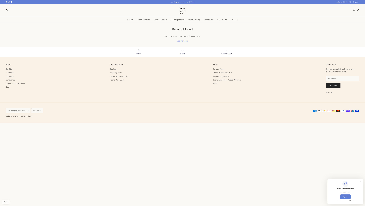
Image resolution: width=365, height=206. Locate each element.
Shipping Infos (116, 73)
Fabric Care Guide (117, 80)
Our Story (9, 69)
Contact (113, 69)
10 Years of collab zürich (15, 83)
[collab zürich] (182, 10)
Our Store (9, 73)
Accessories (208, 20)
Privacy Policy (218, 69)
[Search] (7, 10)
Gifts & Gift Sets (143, 20)
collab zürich (15, 116)
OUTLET (234, 20)
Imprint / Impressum (221, 76)
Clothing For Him (177, 20)
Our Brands (10, 80)
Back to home (182, 41)
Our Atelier (10, 76)
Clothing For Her (160, 20)
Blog (7, 87)
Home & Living (194, 20)
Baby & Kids (222, 20)
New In (130, 20)
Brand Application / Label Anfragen (227, 80)
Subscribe (333, 86)
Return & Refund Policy (119, 76)
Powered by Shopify (26, 116)
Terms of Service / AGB (222, 73)
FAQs (215, 83)
